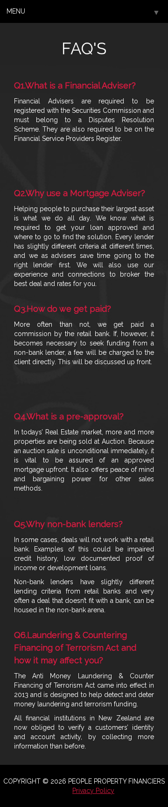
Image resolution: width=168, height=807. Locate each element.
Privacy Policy (93, 790)
